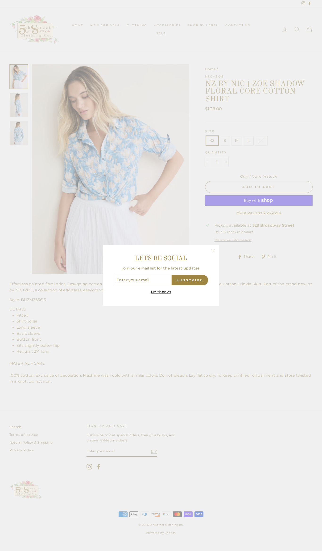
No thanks (161, 292)
